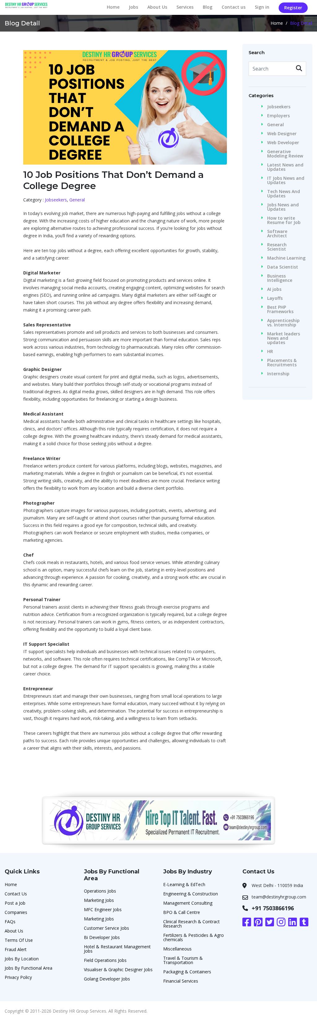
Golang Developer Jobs (107, 979)
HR (270, 351)
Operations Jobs (100, 891)
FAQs (10, 921)
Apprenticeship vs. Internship (283, 322)
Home (113, 7)
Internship (278, 374)
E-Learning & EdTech (184, 884)
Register (293, 8)
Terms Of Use (19, 940)
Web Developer (283, 142)
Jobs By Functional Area (28, 968)
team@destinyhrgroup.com (279, 897)
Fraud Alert (16, 949)
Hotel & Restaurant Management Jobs (117, 949)
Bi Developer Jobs (102, 937)
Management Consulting (187, 903)
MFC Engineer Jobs (103, 909)
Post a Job (15, 903)
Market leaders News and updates (283, 338)
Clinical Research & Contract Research (191, 924)
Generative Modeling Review (285, 153)
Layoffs (275, 298)
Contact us (233, 7)
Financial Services (180, 981)
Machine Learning (286, 258)
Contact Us (16, 894)
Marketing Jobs (99, 900)
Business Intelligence (279, 278)
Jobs (133, 7)
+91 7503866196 (273, 908)
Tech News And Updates (283, 193)
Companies (16, 912)
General (77, 200)
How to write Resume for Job (284, 220)
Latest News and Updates (285, 167)
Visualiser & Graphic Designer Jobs (118, 969)
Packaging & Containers (187, 972)
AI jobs (274, 289)
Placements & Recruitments (282, 362)
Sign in (262, 7)
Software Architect (277, 233)
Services (184, 7)
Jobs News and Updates (283, 207)
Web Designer (282, 133)
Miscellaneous (177, 949)
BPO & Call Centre (181, 912)
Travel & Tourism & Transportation (183, 960)
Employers (278, 116)
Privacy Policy (18, 977)
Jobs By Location (22, 959)
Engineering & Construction (190, 894)
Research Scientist (277, 247)
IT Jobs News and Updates (285, 180)
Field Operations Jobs (105, 960)
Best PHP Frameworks (280, 309)
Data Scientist (282, 267)
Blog (207, 7)
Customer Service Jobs (106, 928)
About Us (157, 7)
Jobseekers (56, 200)
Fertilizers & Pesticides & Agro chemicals (193, 937)
